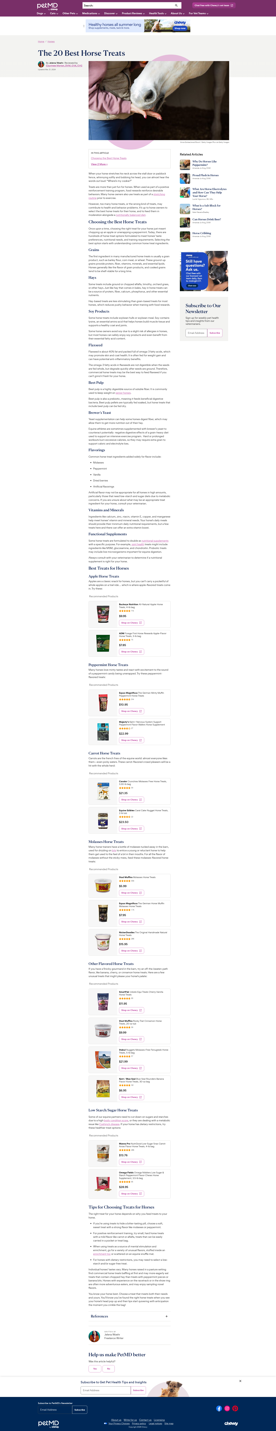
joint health (138, 544)
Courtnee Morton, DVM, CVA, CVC (64, 65)
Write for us (130, 1419)
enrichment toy (102, 1254)
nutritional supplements (155, 540)
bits (114, 850)
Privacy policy (139, 1423)
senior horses (123, 392)
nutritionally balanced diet (130, 215)
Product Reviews (132, 13)
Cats (52, 13)
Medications (89, 13)
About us (116, 1419)
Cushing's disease (109, 1124)
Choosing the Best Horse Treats (108, 158)
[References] (130, 1316)
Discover (109, 13)
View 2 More (99, 164)
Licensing (159, 1419)
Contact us (145, 1419)
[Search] (176, 5)
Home (41, 41)
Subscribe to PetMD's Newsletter (55, 1403)
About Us (176, 13)
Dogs (40, 13)
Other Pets (69, 13)
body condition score (116, 1120)
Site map (168, 1423)
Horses (51, 41)
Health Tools (156, 13)
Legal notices (155, 1423)
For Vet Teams (197, 13)
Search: (88, 5)
